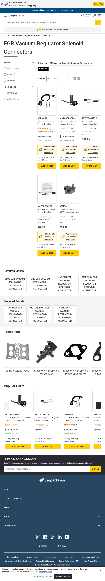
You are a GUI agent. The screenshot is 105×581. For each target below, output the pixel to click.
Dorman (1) (11, 74)
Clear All (43, 69)
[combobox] (58, 79)
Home (6, 35)
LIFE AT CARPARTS (12, 499)
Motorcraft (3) (13, 68)
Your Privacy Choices (92, 561)
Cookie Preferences (66, 561)
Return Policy (51, 557)
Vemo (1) (11, 80)
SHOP (6, 490)
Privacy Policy (69, 557)
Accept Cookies (63, 577)
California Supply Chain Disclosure (18, 561)
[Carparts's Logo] (17, 15)
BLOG (6, 516)
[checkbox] (5, 69)
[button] (52, 4)
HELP (6, 507)
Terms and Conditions (90, 557)
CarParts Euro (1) (14, 93)
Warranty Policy (32, 557)
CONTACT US (10, 525)
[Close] (101, 571)
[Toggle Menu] (6, 16)
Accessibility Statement (45, 561)
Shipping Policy (12, 557)
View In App (98, 4)
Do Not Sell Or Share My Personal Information (52, 565)
